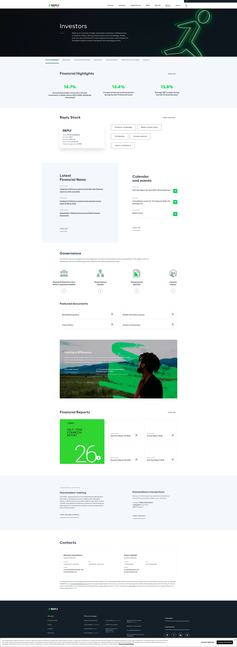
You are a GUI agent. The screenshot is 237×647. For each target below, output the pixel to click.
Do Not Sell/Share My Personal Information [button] (135, 635)
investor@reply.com (70, 572)
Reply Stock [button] (66, 60)
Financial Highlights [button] (52, 60)
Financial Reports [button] (112, 60)
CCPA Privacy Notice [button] (111, 624)
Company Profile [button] (52, 620)
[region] (118, 642)
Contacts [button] (146, 60)
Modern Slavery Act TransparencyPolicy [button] (111, 630)
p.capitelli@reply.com (131, 569)
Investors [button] (50, 628)
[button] (171, 74)
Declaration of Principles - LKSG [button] (134, 621)
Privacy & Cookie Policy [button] (90, 620)
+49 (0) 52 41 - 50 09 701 (96, 564)
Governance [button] (98, 60)
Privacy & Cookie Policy (126, 644)
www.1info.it (132, 586)
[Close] (235, 640)
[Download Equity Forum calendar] (175, 214)
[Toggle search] (186, 6)
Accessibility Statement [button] (133, 630)
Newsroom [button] (51, 633)
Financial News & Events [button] (82, 60)
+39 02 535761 (128, 564)
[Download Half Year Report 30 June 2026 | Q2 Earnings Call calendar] (175, 191)
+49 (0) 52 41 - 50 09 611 (71, 564)
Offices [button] (50, 624)
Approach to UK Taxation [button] (134, 626)
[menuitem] (111, 6)
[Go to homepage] (54, 6)
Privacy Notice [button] (91, 624)
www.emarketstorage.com (80, 584)
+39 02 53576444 (151, 564)
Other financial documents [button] (130, 60)
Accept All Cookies (225, 642)
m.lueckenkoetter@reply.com (74, 569)
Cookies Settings (207, 642)
